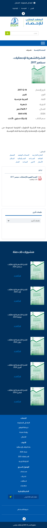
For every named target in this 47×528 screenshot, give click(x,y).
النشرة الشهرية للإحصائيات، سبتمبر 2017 (23, 177)
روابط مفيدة (23, 432)
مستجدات (23, 471)
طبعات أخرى (35, 221)
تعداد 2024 (23, 452)
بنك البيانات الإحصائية (23, 447)
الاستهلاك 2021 (23, 456)
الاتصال (17, 3)
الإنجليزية (15, 8)
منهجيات (23, 486)
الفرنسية (23, 8)
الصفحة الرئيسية (39, 50)
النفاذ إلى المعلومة (26, 3)
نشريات (28, 50)
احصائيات (24, 481)
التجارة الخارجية (23, 461)
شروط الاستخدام (23, 509)
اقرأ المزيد (17, 276)
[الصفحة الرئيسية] (25, 22)
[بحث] (7, 33)
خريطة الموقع (23, 427)
